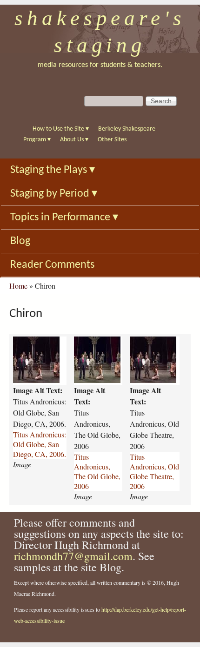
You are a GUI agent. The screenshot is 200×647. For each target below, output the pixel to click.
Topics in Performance (64, 217)
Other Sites (112, 140)
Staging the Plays (52, 170)
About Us (74, 140)
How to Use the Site (61, 129)
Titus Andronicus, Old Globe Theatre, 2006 (154, 471)
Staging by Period (53, 193)
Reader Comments (52, 265)
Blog (20, 241)
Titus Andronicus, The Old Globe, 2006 (97, 471)
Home (18, 285)
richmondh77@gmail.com (73, 555)
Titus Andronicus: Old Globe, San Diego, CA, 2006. (39, 444)
